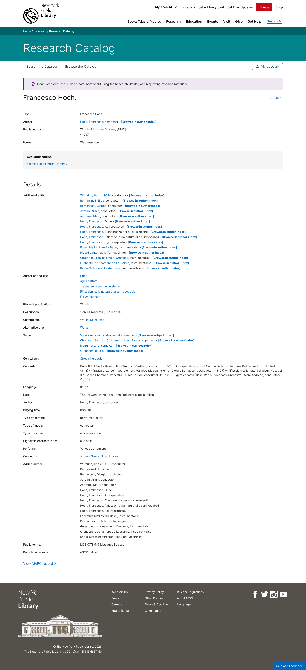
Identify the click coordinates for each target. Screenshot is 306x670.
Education (194, 21)
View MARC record (38, 563)
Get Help (254, 21)
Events (212, 21)
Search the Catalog (41, 66)
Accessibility (119, 592)
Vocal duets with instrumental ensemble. (107, 335)
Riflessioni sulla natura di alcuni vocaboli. (107, 291)
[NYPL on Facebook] (255, 594)
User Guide (65, 84)
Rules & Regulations (190, 592)
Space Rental (120, 610)
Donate (264, 7)
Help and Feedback (289, 666)
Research (173, 21)
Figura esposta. (90, 296)
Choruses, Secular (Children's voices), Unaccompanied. (117, 340)
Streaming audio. (91, 358)
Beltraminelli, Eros (92, 200)
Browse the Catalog (80, 66)
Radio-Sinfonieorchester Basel (100, 268)
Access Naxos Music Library (99, 456)
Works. (84, 327)
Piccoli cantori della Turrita (98, 252)
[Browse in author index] (139, 121)
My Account (163, 7)
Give (239, 21)
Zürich (84, 304)
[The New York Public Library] (41, 13)
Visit (226, 21)
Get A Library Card (211, 7)
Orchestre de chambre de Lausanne (104, 263)
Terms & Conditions (158, 604)
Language (184, 604)
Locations (188, 7)
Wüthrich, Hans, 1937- (95, 195)
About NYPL (185, 598)
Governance (153, 610)
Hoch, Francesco (91, 121)
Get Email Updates (240, 7)
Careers (116, 604)
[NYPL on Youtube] (283, 594)
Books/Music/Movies (144, 21)
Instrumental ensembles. (96, 345)
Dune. (84, 276)
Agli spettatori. (90, 281)
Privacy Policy (154, 592)
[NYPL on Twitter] (264, 594)
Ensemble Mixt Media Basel (98, 247)
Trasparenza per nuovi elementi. (102, 286)
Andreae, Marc (90, 216)
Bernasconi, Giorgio (93, 205)
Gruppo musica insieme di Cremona (104, 257)
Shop (279, 7)
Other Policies (154, 598)
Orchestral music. (92, 350)
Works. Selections (92, 319)
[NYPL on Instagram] (274, 594)
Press (115, 598)
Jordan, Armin (89, 211)
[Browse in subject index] (156, 335)
